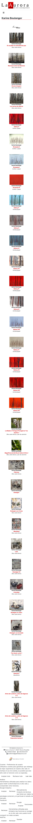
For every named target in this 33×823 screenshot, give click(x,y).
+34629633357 (23, 752)
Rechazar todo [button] (18, 776)
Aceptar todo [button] (5, 776)
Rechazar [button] (12, 791)
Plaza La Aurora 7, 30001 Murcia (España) (17, 750)
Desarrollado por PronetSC (18, 758)
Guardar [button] (19, 819)
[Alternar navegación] (4, 12)
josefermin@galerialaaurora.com (17, 753)
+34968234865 (11, 752)
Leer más (29, 776)
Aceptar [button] (4, 791)
